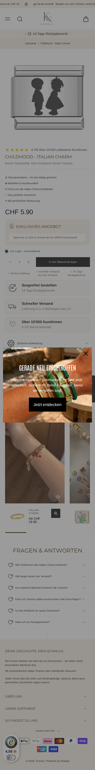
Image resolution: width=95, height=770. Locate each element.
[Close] (86, 353)
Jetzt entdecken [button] (47, 404)
